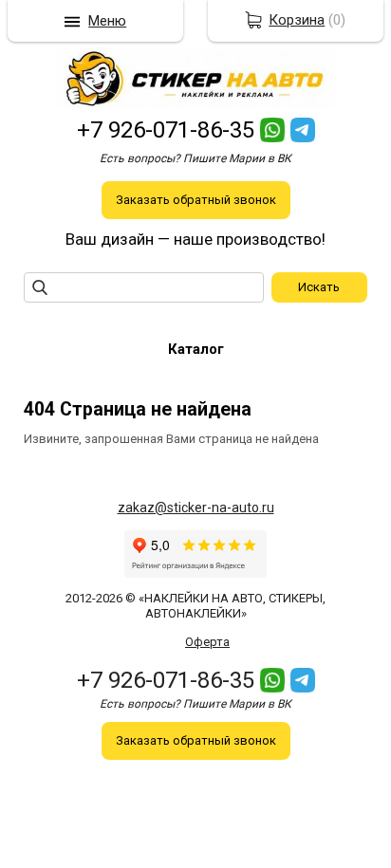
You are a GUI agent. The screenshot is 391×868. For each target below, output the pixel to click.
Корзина (297, 19)
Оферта (207, 642)
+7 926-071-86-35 (165, 130)
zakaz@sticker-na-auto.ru (196, 507)
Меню (107, 20)
